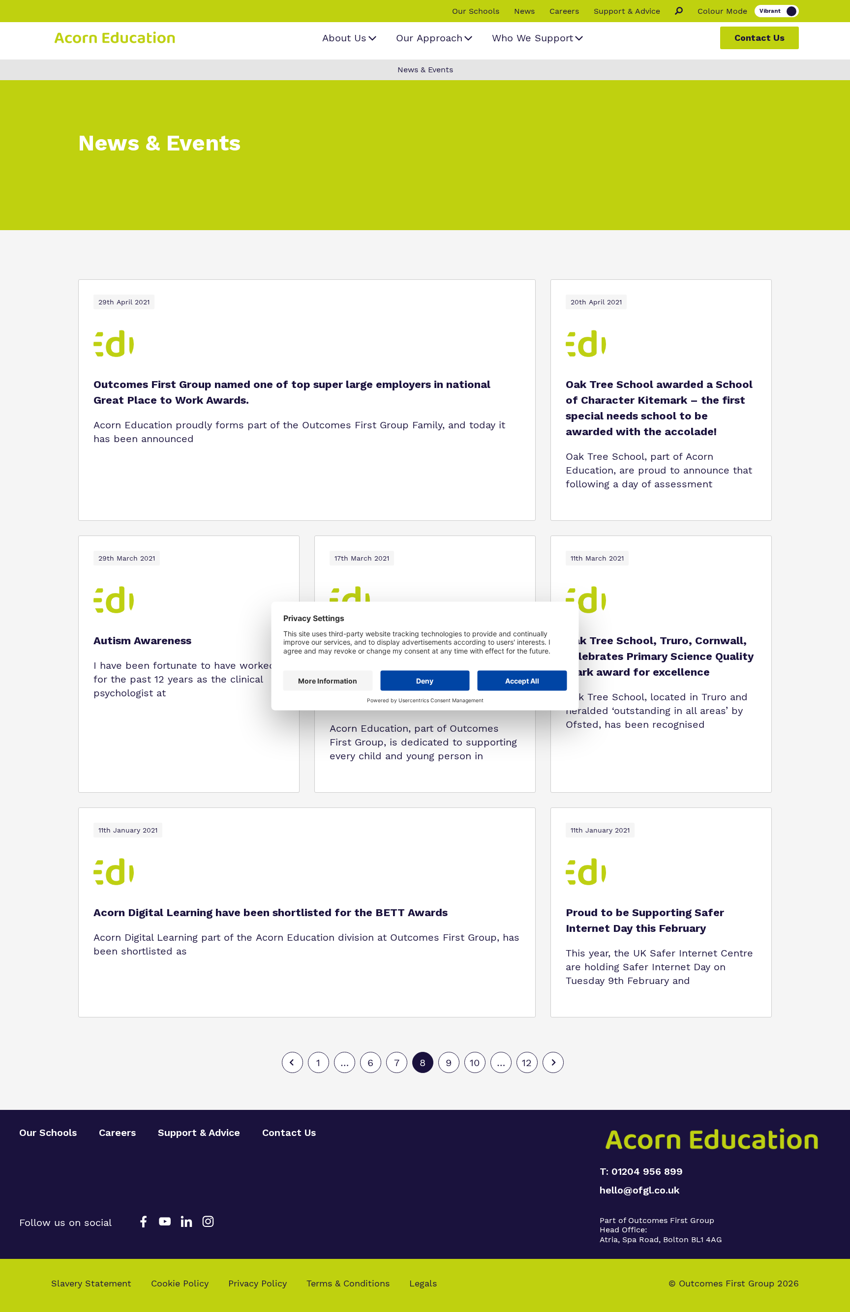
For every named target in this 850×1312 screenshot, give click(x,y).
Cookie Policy (180, 1283)
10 (475, 1063)
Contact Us (759, 37)
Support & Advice (627, 11)
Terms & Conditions (348, 1283)
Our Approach (429, 38)
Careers (564, 11)
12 (527, 1063)
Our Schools (475, 11)
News (524, 11)
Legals (423, 1283)
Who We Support (532, 38)
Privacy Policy (257, 1283)
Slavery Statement (91, 1283)
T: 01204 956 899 (641, 1171)
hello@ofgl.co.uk (640, 1190)
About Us (344, 38)
